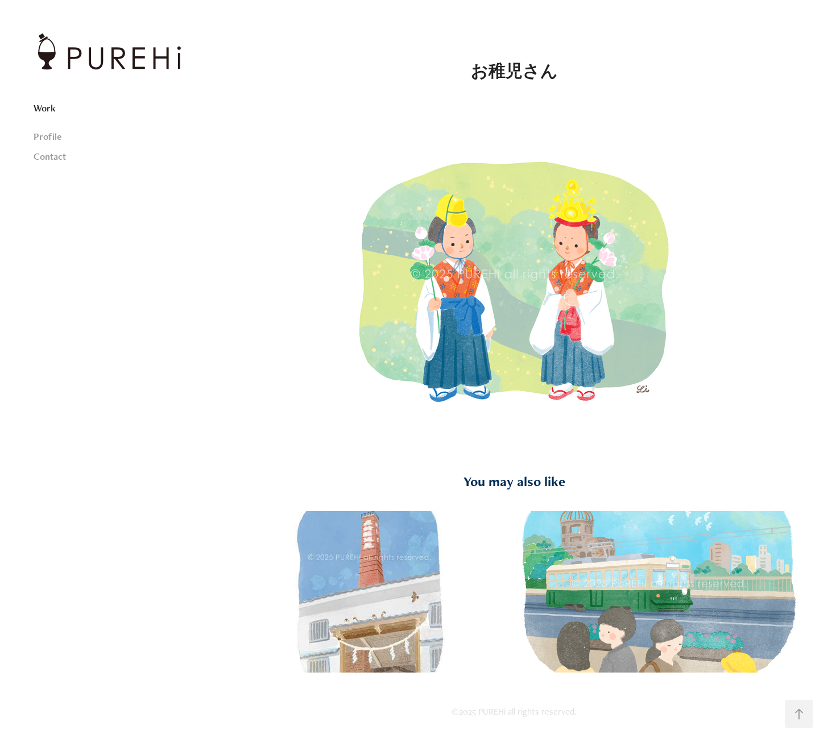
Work (45, 108)
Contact (50, 156)
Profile (47, 136)
